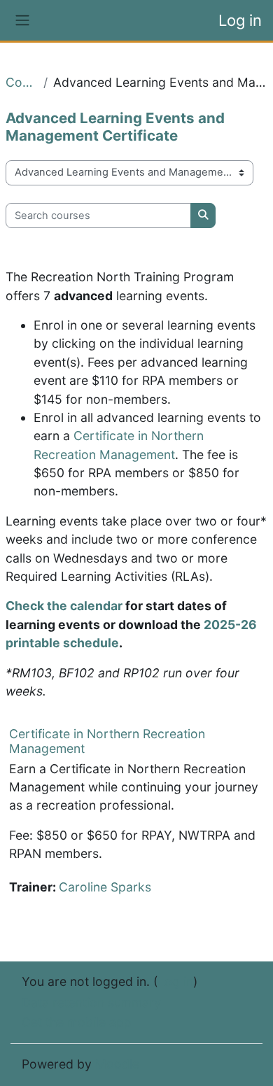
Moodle (117, 1064)
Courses (22, 82)
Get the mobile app (77, 1022)
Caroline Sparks (105, 887)
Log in (240, 20)
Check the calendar (64, 605)
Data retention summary (91, 1002)
